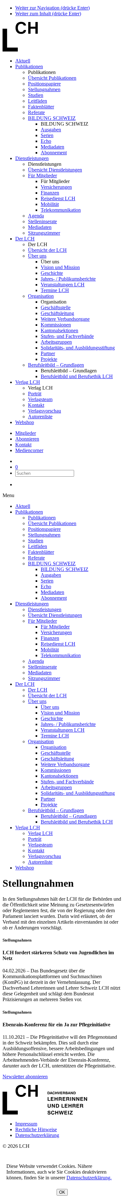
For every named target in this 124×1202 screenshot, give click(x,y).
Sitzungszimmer (44, 233)
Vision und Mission (60, 267)
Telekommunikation (61, 210)
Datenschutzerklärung (37, 1135)
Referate (36, 112)
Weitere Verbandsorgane (65, 319)
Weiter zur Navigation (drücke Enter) (52, 8)
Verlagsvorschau (44, 411)
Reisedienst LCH (58, 198)
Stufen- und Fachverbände (67, 336)
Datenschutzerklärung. (89, 1177)
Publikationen (29, 66)
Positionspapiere (44, 83)
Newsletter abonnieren (25, 1076)
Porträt (34, 393)
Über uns (37, 256)
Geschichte (52, 273)
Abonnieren (27, 439)
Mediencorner (29, 450)
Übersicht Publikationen (52, 78)
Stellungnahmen (44, 89)
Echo (46, 141)
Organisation (41, 296)
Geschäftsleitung (57, 313)
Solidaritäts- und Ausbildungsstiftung (78, 347)
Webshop (24, 422)
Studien (35, 95)
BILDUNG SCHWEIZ (52, 118)
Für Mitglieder (42, 175)
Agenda (36, 215)
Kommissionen (56, 324)
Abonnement (54, 152)
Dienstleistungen (32, 158)
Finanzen (50, 192)
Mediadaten (52, 147)
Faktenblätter (41, 106)
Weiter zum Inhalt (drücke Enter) (48, 13)
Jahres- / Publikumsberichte (68, 279)
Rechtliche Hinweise (36, 1129)
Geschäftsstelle (56, 307)
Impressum (26, 1123)
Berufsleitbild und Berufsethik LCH (77, 376)
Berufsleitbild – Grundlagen (56, 365)
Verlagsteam (40, 399)
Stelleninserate (42, 221)
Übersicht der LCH (47, 250)
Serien (47, 135)
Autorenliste (40, 416)
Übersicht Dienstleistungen (55, 169)
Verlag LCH (27, 382)
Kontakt (36, 405)
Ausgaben (51, 129)
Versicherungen (56, 187)
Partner (48, 353)
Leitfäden (37, 101)
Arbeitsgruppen (56, 342)
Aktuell (22, 60)
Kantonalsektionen (59, 330)
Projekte (49, 359)
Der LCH (25, 238)
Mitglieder (25, 433)
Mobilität (50, 204)
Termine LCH (55, 290)
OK (62, 1192)
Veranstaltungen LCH (63, 284)
